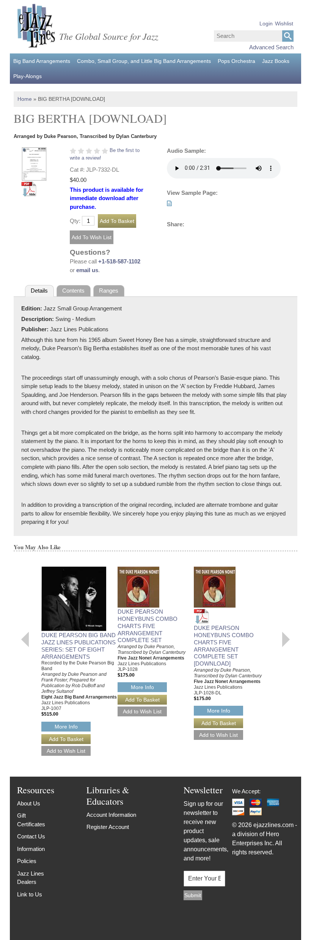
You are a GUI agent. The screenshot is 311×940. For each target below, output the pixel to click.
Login (266, 23)
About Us (28, 803)
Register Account (107, 827)
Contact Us (31, 836)
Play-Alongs (27, 76)
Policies (26, 861)
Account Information (111, 815)
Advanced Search (271, 47)
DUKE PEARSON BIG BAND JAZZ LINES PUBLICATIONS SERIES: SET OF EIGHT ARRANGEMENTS (78, 646)
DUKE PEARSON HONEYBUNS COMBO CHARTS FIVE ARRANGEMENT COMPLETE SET (147, 625)
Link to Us (29, 894)
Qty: (75, 221)
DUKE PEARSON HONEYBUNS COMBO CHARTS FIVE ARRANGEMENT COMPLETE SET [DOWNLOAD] (224, 646)
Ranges (108, 290)
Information (31, 849)
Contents (73, 290)
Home (24, 99)
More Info (66, 727)
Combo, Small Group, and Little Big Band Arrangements (144, 61)
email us (87, 270)
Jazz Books (275, 61)
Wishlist (284, 23)
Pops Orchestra (236, 61)
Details (39, 290)
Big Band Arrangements (41, 61)
